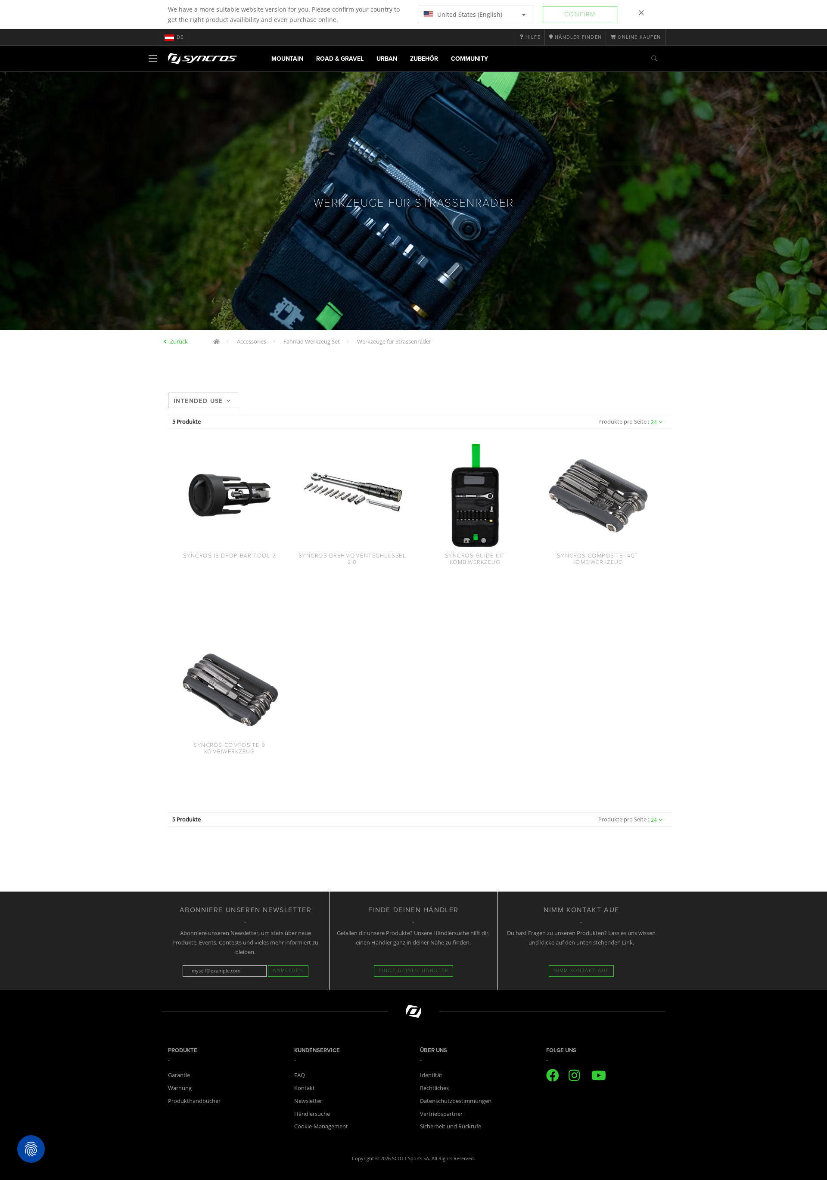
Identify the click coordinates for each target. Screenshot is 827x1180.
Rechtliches (434, 1088)
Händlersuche (312, 1114)
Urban (386, 58)
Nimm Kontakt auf (581, 970)
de (180, 37)
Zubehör (424, 58)
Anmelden (288, 970)
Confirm (580, 14)
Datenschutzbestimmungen (455, 1101)
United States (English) (468, 14)
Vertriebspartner (441, 1114)
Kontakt (304, 1088)
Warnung (180, 1088)
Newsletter (308, 1101)
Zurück (179, 341)
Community (469, 58)
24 (654, 422)
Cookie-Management (321, 1126)
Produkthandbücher (194, 1101)
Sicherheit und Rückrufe (450, 1126)
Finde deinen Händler (413, 970)
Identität (431, 1075)
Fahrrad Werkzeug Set (311, 341)
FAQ (299, 1075)
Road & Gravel (340, 58)
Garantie (179, 1075)
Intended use (198, 401)
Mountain (287, 58)
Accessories (251, 341)
